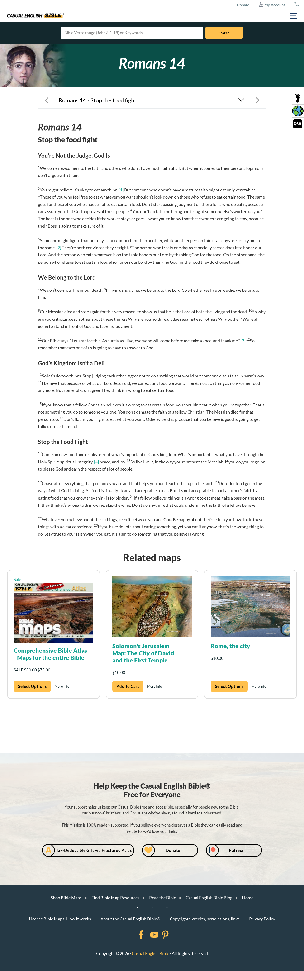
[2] (58, 247)
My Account (274, 4)
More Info (62, 686)
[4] (96, 461)
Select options (32, 686)
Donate (243, 4)
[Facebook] (135, 934)
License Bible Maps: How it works (60, 918)
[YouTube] (148, 934)
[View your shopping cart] (297, 5)
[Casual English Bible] (35, 15)
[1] (121, 189)
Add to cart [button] (128, 686)
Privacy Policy (262, 918)
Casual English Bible (150, 953)
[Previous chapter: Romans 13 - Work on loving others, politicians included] (46, 100)
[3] (243, 340)
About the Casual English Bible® (130, 918)
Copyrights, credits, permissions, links (205, 918)
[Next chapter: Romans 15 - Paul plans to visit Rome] (257, 100)
